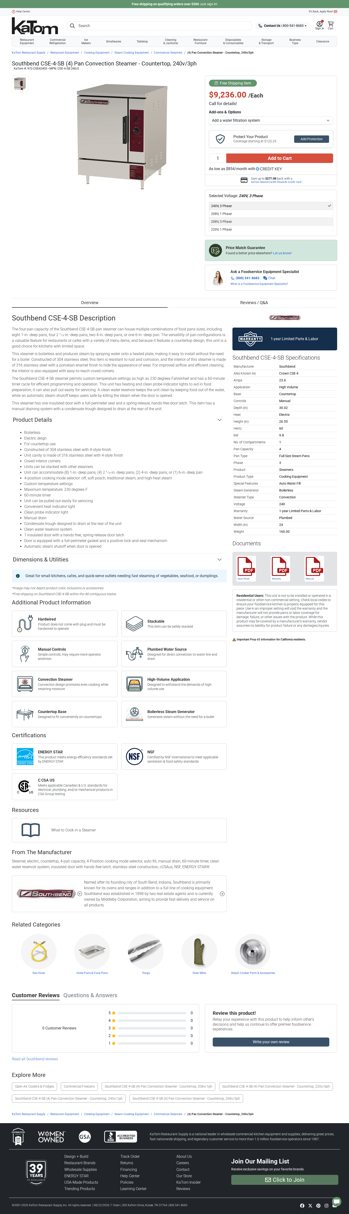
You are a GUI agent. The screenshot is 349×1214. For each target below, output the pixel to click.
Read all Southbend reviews (35, 1059)
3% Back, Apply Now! (321, 11)
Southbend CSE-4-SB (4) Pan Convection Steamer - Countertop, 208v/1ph (158, 1086)
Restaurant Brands (79, 1163)
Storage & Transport (266, 41)
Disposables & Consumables (233, 41)
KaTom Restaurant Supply (28, 52)
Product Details (32, 420)
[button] (319, 26)
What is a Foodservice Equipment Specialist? (259, 284)
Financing (128, 1169)
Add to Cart (280, 158)
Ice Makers (86, 41)
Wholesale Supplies (80, 1169)
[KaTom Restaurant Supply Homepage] (35, 25)
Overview (90, 302)
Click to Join (288, 1180)
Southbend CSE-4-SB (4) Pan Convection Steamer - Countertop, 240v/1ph (69, 1098)
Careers (182, 1163)
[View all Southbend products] (285, 317)
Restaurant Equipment (27, 41)
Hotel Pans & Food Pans (92, 973)
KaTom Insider (188, 1182)
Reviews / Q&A (254, 302)
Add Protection (312, 139)
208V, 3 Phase (221, 221)
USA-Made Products (81, 1182)
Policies (126, 1182)
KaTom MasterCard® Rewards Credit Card (276, 182)
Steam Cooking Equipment (131, 52)
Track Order (130, 1156)
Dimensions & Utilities (40, 559)
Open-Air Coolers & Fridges (34, 1086)
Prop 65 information (263, 639)
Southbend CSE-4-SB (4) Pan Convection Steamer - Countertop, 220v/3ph (276, 1086)
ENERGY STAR (76, 1176)
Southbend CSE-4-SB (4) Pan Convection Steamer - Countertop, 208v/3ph (186, 1098)
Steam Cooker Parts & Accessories (253, 973)
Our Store (184, 1176)
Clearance (322, 41)
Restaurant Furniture (200, 41)
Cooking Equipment (96, 52)
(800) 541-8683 (247, 278)
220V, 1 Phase (221, 229)
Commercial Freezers (79, 1086)
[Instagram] (326, 1205)
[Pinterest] (318, 1205)
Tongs (146, 973)
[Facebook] (302, 1205)
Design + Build (76, 1156)
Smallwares (113, 41)
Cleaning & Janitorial (170, 41)
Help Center (23, 11)
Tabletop (142, 41)
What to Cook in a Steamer (73, 830)
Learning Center (133, 1188)
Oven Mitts (199, 973)
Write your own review (271, 1042)
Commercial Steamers (168, 52)
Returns (126, 1163)
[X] (310, 1205)
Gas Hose (39, 973)
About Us (184, 1156)
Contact (182, 1169)
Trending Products (79, 1188)
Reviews (183, 1188)
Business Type (295, 41)
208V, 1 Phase (221, 214)
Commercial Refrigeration (57, 41)
